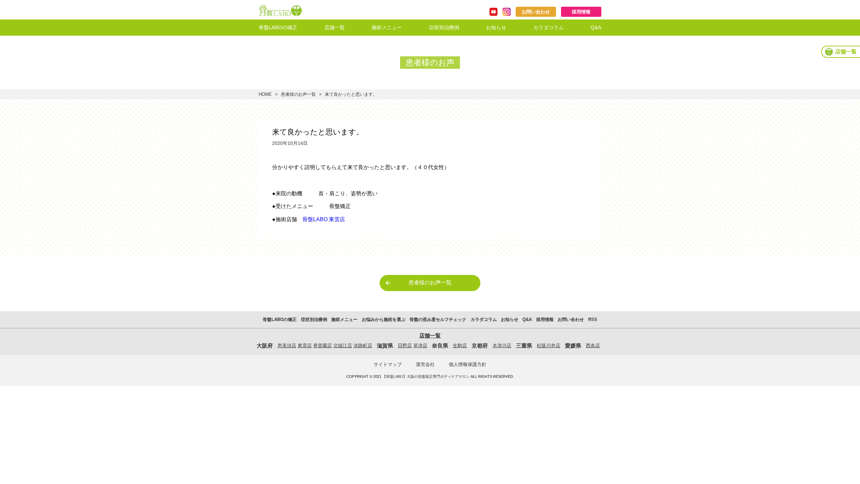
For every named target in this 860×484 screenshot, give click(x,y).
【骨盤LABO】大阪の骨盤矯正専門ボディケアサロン (426, 376)
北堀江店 (342, 345)
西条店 (593, 345)
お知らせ (496, 27)
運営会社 (425, 364)
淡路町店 (362, 345)
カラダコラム (548, 27)
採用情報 (581, 11)
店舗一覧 (335, 27)
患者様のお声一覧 (298, 94)
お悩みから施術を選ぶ (397, 44)
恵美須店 (286, 345)
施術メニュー (387, 27)
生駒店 (460, 345)
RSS (592, 319)
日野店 (405, 345)
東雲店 (305, 345)
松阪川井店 (548, 345)
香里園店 (322, 345)
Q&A (596, 27)
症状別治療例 (444, 27)
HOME (265, 94)
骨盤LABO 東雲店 (323, 219)
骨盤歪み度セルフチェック (402, 62)
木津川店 (501, 345)
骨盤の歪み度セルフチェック (438, 319)
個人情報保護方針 (467, 364)
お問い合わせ (536, 11)
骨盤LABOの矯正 (278, 27)
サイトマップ (388, 364)
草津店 (420, 345)
